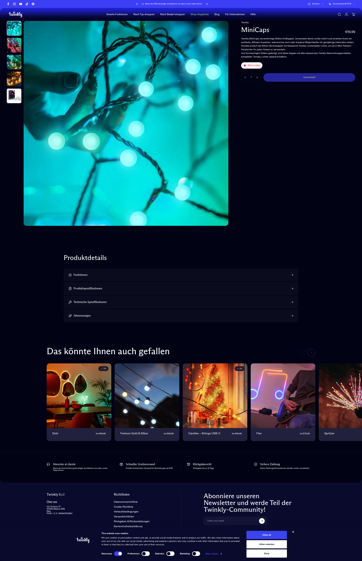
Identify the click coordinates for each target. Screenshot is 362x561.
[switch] (146, 553)
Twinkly (245, 23)
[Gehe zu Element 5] (14, 96)
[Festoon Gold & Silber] (147, 395)
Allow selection (266, 544)
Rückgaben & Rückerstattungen (132, 521)
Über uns (52, 501)
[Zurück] (137, 4)
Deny (266, 553)
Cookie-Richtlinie (123, 507)
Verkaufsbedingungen (126, 511)
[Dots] (79, 395)
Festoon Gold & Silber (134, 433)
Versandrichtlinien (124, 516)
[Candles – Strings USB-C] (215, 395)
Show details (211, 554)
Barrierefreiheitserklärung (128, 526)
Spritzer (329, 433)
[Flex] (283, 395)
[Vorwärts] (207, 4)
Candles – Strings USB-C (204, 433)
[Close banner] (293, 532)
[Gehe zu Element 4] (14, 79)
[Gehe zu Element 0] (14, 28)
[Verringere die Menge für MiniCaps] (244, 77)
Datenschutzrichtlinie (126, 502)
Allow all (266, 535)
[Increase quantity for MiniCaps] (258, 77)
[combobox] (316, 4)
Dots (55, 433)
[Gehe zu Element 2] (14, 45)
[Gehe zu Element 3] (14, 62)
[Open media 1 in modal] (126, 123)
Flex (259, 433)
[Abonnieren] (262, 521)
